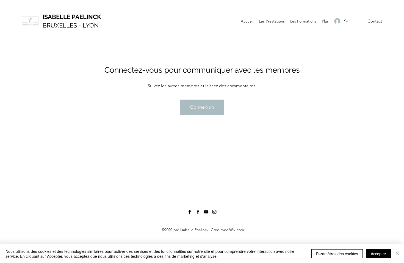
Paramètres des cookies (337, 253)
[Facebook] (189, 212)
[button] (374, 21)
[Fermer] (397, 254)
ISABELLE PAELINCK (72, 16)
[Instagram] (214, 212)
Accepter (378, 253)
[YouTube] (206, 212)
